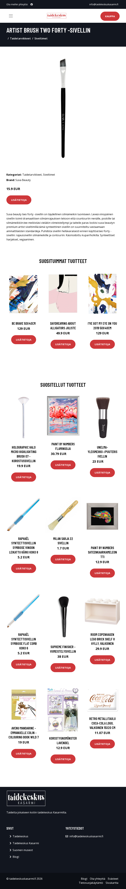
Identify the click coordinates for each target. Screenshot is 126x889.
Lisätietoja (19, 199)
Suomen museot (23, 850)
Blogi (16, 857)
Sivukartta (112, 883)
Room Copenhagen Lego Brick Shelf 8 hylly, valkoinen (102, 638)
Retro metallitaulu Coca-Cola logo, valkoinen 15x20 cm (102, 723)
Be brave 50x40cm (24, 323)
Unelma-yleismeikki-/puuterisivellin (102, 451)
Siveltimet (41, 38)
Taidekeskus (20, 836)
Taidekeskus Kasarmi (26, 843)
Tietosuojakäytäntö (91, 883)
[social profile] (31, 4)
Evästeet (113, 878)
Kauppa (110, 16)
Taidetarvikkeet (20, 38)
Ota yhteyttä (97, 878)
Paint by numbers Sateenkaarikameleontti (102, 552)
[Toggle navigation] (10, 16)
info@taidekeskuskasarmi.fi (103, 4)
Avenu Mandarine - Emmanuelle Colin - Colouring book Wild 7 (24, 732)
